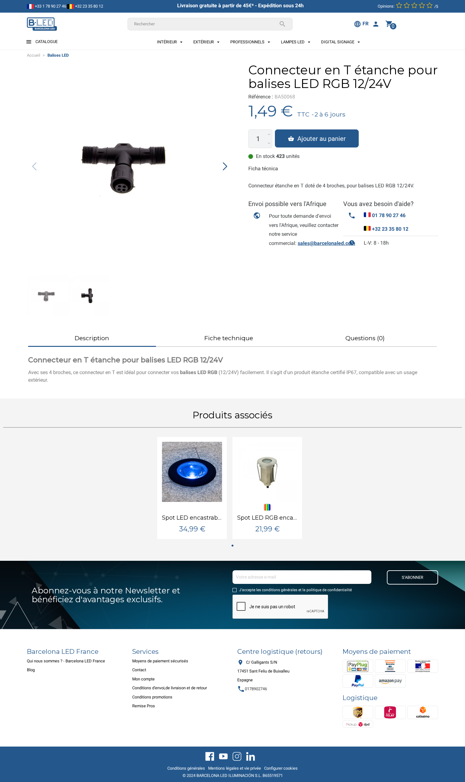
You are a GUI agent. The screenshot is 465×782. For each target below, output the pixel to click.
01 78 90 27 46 (389, 215)
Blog (31, 669)
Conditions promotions (152, 697)
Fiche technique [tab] (228, 338)
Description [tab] (92, 338)
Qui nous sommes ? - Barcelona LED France (66, 661)
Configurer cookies (281, 768)
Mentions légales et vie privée (234, 768)
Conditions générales (186, 768)
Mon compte (143, 679)
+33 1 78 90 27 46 (50, 6)
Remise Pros (143, 706)
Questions (365, 338)
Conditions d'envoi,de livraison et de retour (169, 687)
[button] (225, 166)
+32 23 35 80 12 (88, 6)
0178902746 (252, 688)
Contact (139, 669)
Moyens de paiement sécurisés (160, 661)
